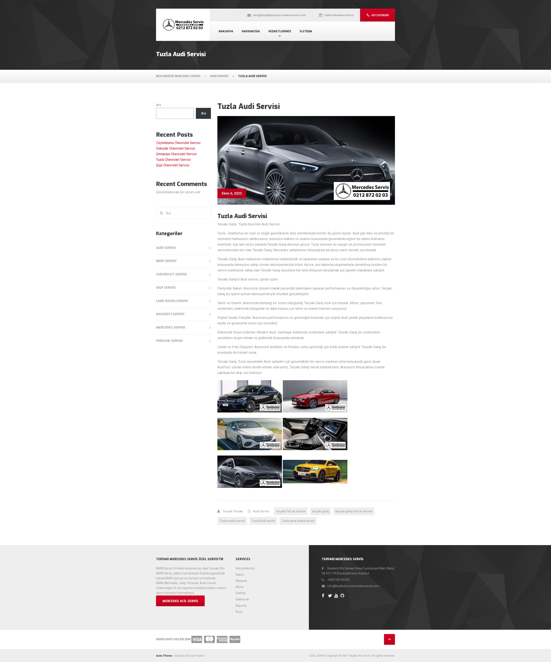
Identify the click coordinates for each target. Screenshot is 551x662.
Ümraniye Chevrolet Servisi (176, 154)
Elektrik (241, 593)
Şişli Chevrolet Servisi (172, 165)
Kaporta (241, 605)
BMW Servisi (166, 261)
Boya (239, 611)
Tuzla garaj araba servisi (298, 520)
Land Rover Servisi (172, 301)
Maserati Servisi (170, 314)
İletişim (306, 31)
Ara (158, 105)
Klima (239, 587)
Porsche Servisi (169, 341)
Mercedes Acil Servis (180, 601)
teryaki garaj (320, 511)
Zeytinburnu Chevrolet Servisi (178, 143)
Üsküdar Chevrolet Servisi (175, 148)
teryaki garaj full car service (353, 511)
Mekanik (241, 581)
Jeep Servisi (166, 288)
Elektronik (242, 599)
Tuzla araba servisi (232, 520)
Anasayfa (225, 31)
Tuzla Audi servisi (263, 520)
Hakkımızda (251, 31)
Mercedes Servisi (170, 328)
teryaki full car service (291, 511)
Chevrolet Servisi (171, 274)
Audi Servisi (261, 511)
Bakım (240, 574)
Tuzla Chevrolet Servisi (173, 160)
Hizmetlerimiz (279, 31)
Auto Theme (164, 655)
